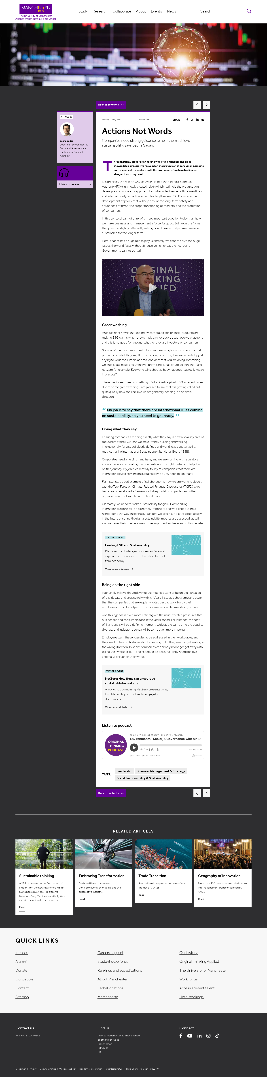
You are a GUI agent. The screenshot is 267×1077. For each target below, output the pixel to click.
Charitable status (114, 1068)
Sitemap (22, 997)
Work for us (188, 979)
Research (100, 11)
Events (156, 11)
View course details (117, 569)
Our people (24, 979)
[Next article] (206, 105)
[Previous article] (197, 105)
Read (22, 907)
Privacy (33, 1068)
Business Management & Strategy (161, 771)
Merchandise (107, 997)
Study (83, 11)
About (141, 11)
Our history (188, 952)
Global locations (110, 988)
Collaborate (121, 11)
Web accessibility (67, 1068)
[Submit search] (249, 11)
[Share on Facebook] (187, 119)
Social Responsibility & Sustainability (143, 778)
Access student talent (197, 988)
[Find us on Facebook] (180, 1036)
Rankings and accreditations (119, 970)
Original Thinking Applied (199, 961)
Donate (21, 970)
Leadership (124, 771)
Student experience (112, 961)
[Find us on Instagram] (208, 1036)
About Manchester (112, 979)
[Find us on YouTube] (190, 1036)
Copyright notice (48, 1068)
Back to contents (108, 104)
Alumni (21, 961)
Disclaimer (20, 1068)
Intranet (21, 952)
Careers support (110, 952)
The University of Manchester (203, 970)
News (171, 11)
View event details (116, 707)
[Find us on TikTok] (217, 1036)
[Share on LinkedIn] (197, 119)
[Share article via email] (202, 119)
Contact (22, 988)
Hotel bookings (191, 997)
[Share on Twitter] (192, 119)
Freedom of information (90, 1068)
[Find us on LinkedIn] (199, 1036)
